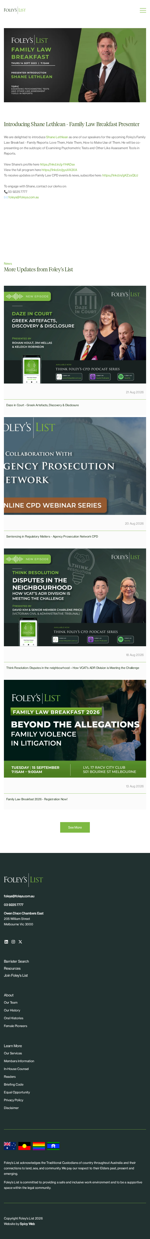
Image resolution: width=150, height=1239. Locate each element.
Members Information (19, 1061)
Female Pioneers (15, 1026)
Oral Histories (13, 1018)
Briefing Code (13, 1084)
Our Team (10, 1002)
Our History (12, 1010)
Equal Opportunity (17, 1092)
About (8, 995)
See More (75, 827)
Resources (12, 968)
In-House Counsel (16, 1069)
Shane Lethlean (57, 137)
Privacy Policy (13, 1100)
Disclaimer (11, 1108)
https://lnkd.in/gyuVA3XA (59, 170)
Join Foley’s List (16, 975)
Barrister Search (16, 961)
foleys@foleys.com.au (23, 197)
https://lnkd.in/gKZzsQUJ (120, 175)
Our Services (13, 1053)
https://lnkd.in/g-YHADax (57, 164)
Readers (10, 1077)
